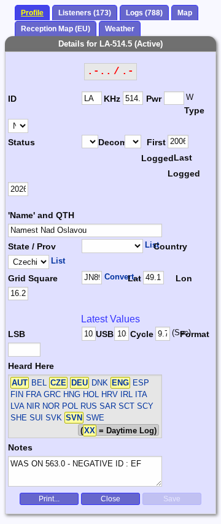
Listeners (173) (84, 13)
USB (105, 334)
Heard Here (31, 366)
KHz (112, 99)
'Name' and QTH (41, 215)
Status (21, 142)
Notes (20, 447)
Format (191, 334)
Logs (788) (144, 13)
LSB (16, 334)
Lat (134, 278)
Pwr (153, 99)
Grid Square (33, 278)
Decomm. (111, 142)
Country (168, 246)
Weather (119, 29)
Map (184, 13)
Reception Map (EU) (55, 29)
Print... (49, 499)
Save (171, 499)
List (152, 244)
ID (12, 99)
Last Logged (181, 165)
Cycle (141, 334)
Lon (184, 278)
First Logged (154, 150)
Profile (32, 13)
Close (110, 499)
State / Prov (32, 246)
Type (194, 110)
